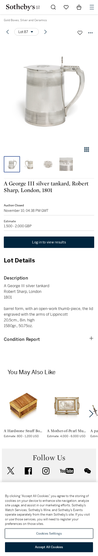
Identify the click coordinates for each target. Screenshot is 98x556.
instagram (45, 470)
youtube (67, 471)
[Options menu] (90, 33)
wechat (87, 471)
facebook (28, 470)
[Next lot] (45, 32)
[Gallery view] (86, 149)
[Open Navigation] (91, 7)
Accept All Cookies (49, 547)
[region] (49, 519)
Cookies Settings (49, 534)
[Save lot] (80, 33)
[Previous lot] (7, 32)
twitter (10, 470)
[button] (49, 91)
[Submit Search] (53, 7)
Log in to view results (49, 242)
